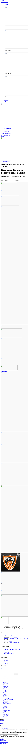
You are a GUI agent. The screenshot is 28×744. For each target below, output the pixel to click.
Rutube (6, 660)
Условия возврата (8, 650)
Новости (6, 663)
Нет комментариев (14, 642)
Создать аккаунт (4, 728)
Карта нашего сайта (9, 653)
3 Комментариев (14, 639)
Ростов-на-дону (5, 371)
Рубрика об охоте (8, 641)
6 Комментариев (14, 637)
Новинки (6, 662)
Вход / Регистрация (8, 716)
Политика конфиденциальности (12, 649)
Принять (2, 733)
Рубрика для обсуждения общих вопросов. (15, 635)
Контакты (6, 652)
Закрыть (2, 720)
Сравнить (5, 715)
